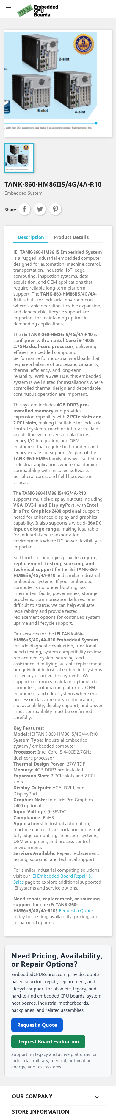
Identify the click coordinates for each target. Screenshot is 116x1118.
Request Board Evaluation (48, 1041)
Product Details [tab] (71, 237)
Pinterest (55, 209)
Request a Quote (76, 910)
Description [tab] (31, 237)
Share (24, 209)
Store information (40, 1111)
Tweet (40, 209)
